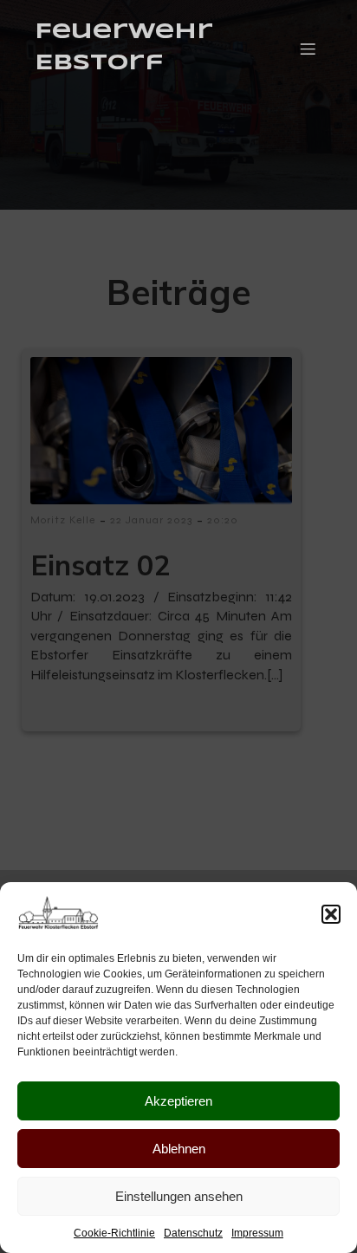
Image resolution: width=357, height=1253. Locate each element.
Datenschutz (193, 1233)
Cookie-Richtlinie (114, 1233)
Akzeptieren (178, 1101)
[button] (331, 914)
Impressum (257, 1233)
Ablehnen (179, 1148)
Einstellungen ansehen (179, 1196)
